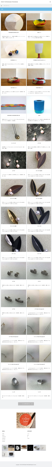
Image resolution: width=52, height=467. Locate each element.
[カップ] (5, 448)
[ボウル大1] (37, 448)
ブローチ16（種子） (39, 198)
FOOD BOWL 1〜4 (39, 87)
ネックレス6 (13, 143)
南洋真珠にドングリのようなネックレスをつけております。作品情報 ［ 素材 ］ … (13, 148)
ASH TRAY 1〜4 (13, 87)
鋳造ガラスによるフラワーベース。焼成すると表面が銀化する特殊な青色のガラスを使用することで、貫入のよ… (39, 120)
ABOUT (3, 435)
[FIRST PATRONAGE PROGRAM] (9, 1)
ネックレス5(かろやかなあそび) (39, 336)
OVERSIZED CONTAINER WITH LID (13, 115)
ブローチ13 (14, 253)
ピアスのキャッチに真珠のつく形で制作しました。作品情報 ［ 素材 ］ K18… (13, 175)
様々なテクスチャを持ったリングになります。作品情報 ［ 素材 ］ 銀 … (13, 396)
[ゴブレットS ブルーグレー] (43, 448)
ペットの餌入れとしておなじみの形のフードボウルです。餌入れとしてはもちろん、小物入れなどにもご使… (39, 92)
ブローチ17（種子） (13, 198)
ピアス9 (13, 170)
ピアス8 (13, 281)
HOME (3, 433)
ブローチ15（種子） (13, 226)
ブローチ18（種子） (39, 170)
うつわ (28, 433)
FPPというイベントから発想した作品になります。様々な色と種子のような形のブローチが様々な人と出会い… (39, 175)
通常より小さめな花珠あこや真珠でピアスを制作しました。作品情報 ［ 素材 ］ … (39, 148)
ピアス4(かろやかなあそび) (13, 336)
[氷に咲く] (18, 448)
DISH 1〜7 (39, 32)
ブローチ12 (39, 253)
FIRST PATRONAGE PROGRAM (25, 464)
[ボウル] (11, 454)
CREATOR (3, 438)
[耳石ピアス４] (30, 448)
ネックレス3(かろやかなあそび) (39, 364)
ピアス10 (39, 143)
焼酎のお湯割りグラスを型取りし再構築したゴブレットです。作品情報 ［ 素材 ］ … (39, 65)
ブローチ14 (39, 226)
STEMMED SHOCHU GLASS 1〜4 (39, 60)
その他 (28, 438)
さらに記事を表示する (26, 403)
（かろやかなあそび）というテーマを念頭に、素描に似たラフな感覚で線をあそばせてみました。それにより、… (39, 313)
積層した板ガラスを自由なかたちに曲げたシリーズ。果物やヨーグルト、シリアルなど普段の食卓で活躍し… (39, 37)
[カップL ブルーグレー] (5, 454)
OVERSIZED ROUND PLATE (14, 32)
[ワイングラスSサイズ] (11, 448)
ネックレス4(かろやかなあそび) (13, 364)
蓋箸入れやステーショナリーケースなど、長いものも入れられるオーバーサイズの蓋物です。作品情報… (13, 120)
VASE (39, 115)
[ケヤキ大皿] (24, 447)
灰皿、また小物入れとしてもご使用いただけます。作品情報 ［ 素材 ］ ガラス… (13, 92)
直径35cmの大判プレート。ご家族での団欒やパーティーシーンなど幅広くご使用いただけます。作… (13, 37)
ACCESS (3, 441)
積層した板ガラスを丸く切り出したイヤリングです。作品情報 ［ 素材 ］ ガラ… (13, 65)
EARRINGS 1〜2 (13, 60)
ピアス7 (39, 281)
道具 (28, 435)
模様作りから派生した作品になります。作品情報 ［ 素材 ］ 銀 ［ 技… (13, 286)
